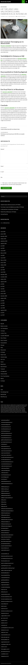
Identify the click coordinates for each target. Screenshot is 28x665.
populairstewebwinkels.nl (6, 545)
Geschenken (6, 408)
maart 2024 (3, 250)
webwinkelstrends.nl (5, 550)
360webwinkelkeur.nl (5, 521)
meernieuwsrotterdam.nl (6, 455)
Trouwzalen (11, 410)
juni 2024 (2, 245)
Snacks (24, 408)
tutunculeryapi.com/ (5, 637)
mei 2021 (2, 288)
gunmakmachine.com (5, 651)
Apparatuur (8, 404)
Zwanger (12, 412)
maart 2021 (3, 291)
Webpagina (23, 410)
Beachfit (2, 323)
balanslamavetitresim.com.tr (7, 556)
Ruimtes (16, 408)
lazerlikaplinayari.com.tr (6, 565)
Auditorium (12, 404)
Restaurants (13, 408)
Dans (21, 406)
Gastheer (23, 407)
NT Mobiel (3, 352)
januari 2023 (3, 262)
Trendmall (3, 369)
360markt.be (3, 504)
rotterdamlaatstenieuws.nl (6, 466)
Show (22, 408)
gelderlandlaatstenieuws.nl (6, 439)
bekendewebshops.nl (5, 530)
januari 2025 (3, 233)
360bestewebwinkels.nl (6, 495)
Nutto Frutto (3, 354)
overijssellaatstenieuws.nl (6, 463)
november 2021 (4, 276)
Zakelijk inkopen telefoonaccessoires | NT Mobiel (10, 204)
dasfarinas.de (4, 606)
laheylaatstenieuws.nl (5, 446)
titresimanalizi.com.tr (5, 560)
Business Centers (24, 404)
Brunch (20, 404)
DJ (25, 406)
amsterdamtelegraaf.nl (5, 424)
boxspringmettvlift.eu (5, 575)
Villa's (21, 410)
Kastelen (9, 408)
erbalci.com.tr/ (4, 646)
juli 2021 (2, 284)
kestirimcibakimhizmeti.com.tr (7, 563)
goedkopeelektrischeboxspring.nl (8, 568)
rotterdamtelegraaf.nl (5, 470)
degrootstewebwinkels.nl (6, 537)
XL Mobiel (3, 380)
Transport (2, 410)
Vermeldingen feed (4, 392)
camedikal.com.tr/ (4, 653)
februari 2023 (3, 260)
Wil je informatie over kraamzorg (6, 412)
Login (2, 389)
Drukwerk (5, 407)
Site (1, 177)
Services (19, 408)
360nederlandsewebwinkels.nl (7, 510)
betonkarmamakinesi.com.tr (7, 601)
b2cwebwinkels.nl (4, 528)
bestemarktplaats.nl (5, 532)
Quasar (2, 361)
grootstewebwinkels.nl (5, 543)
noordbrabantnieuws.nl (6, 459)
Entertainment (9, 407)
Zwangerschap (16, 412)
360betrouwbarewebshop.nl (7, 497)
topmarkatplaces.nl (5, 547)
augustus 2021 (4, 281)
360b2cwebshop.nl (5, 488)
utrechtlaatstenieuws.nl (6, 474)
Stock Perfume (4, 366)
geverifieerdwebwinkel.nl (6, 541)
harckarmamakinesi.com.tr (6, 596)
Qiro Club (3, 359)
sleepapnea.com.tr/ (5, 656)
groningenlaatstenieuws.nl (6, 442)
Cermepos (3, 330)
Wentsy (2, 378)
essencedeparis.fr (4, 603)
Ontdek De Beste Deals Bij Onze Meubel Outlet (10, 128)
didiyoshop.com (4, 591)
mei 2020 (2, 305)
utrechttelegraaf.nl (5, 477)
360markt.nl (3, 499)
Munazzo (2, 345)
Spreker (14, 409)
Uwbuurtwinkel (4, 373)
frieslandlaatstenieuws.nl (6, 437)
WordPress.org (4, 396)
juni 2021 (2, 286)
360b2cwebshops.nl (5, 491)
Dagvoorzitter (18, 406)
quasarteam (12, 16)
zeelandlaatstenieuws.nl (6, 481)
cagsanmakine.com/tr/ (5, 615)
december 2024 (4, 236)
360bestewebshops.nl (5, 493)
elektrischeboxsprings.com (6, 570)
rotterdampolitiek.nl (5, 468)
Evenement (13, 407)
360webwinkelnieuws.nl (6, 523)
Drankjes (2, 407)
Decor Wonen (4, 6)
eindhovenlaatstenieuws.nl (6, 433)
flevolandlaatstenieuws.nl (6, 435)
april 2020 (3, 307)
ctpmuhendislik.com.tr (5, 634)
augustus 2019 (4, 310)
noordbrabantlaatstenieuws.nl (7, 457)
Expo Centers (18, 407)
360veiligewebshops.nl (5, 517)
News (2, 347)
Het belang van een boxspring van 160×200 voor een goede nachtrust (12, 134)
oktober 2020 (3, 298)
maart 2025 (3, 231)
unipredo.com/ (4, 625)
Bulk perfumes (7, 222)
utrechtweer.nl (4, 479)
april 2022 (3, 269)
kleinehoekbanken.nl (5, 572)
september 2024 (4, 241)
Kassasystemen (4, 342)
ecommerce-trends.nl (5, 539)
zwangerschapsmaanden (23, 412)
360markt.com (4, 506)
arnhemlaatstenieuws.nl (6, 426)
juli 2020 (2, 300)
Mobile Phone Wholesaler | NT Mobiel (8, 211)
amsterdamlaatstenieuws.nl (6, 422)
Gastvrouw (2, 408)
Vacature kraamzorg (16, 410)
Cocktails (7, 406)
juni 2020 (2, 303)
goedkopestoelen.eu (5, 582)
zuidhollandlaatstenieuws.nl (6, 483)
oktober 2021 (3, 279)
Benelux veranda (4, 326)
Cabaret (2, 406)
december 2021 (4, 274)
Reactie (3, 149)
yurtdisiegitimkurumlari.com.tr (7, 627)
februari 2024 (3, 253)
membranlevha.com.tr (5, 594)
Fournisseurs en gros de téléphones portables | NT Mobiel (12, 207)
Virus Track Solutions (5, 376)
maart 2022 (3, 272)
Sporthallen (11, 409)
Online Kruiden (4, 357)
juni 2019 (2, 315)
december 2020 (4, 295)
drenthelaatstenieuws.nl (6, 428)
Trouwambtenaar (6, 410)
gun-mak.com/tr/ (4, 618)
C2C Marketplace (4, 328)
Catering (4, 406)
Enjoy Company (4, 340)
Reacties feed (3, 394)
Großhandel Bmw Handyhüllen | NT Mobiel (9, 209)
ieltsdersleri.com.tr (5, 630)
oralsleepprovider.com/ (6, 644)
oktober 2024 (3, 238)
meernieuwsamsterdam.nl (6, 450)
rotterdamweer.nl (4, 472)
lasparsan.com (4, 589)
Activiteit (2, 404)
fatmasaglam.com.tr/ (5, 649)
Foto (20, 407)
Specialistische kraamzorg (5, 409)
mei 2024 (2, 248)
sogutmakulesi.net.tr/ (5, 641)
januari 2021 (3, 293)
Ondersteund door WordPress (6, 663)
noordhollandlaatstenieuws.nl (7, 461)
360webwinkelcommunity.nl (7, 519)
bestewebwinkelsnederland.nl (7, 534)
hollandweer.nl (4, 444)
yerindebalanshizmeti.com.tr (7, 558)
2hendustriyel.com (5, 613)
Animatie (5, 404)
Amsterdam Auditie (6, 1)
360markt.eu (3, 502)
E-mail (2, 171)
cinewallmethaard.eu (5, 577)
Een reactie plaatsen (21, 16)
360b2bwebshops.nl (5, 486)
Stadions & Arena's (18, 409)
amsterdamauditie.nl (5, 420)
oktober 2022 (3, 264)
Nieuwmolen (3, 349)
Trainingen (23, 409)
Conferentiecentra (12, 406)
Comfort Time (3, 333)
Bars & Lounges (16, 404)
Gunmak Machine (4, 214)
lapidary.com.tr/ (4, 622)
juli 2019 (2, 312)
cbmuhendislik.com (5, 553)
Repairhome (3, 364)
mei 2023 (2, 255)
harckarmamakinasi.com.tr (6, 599)
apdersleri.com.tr (4, 632)
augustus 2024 (4, 243)
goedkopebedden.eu (5, 579)
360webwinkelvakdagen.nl (6, 526)
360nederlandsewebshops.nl (7, 508)
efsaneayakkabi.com (5, 639)
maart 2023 (3, 257)
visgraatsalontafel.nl (5, 584)
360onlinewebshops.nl (5, 513)
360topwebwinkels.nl (5, 515)
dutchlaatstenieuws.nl (5, 431)
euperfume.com (4, 608)
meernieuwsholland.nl (5, 453)
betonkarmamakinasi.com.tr (7, 610)
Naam (2, 166)
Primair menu (26, 1)
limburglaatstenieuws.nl (6, 448)
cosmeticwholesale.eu (5, 587)
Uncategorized (4, 371)
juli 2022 (2, 267)
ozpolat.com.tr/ (4, 620)
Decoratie (23, 406)
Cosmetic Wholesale (5, 335)
